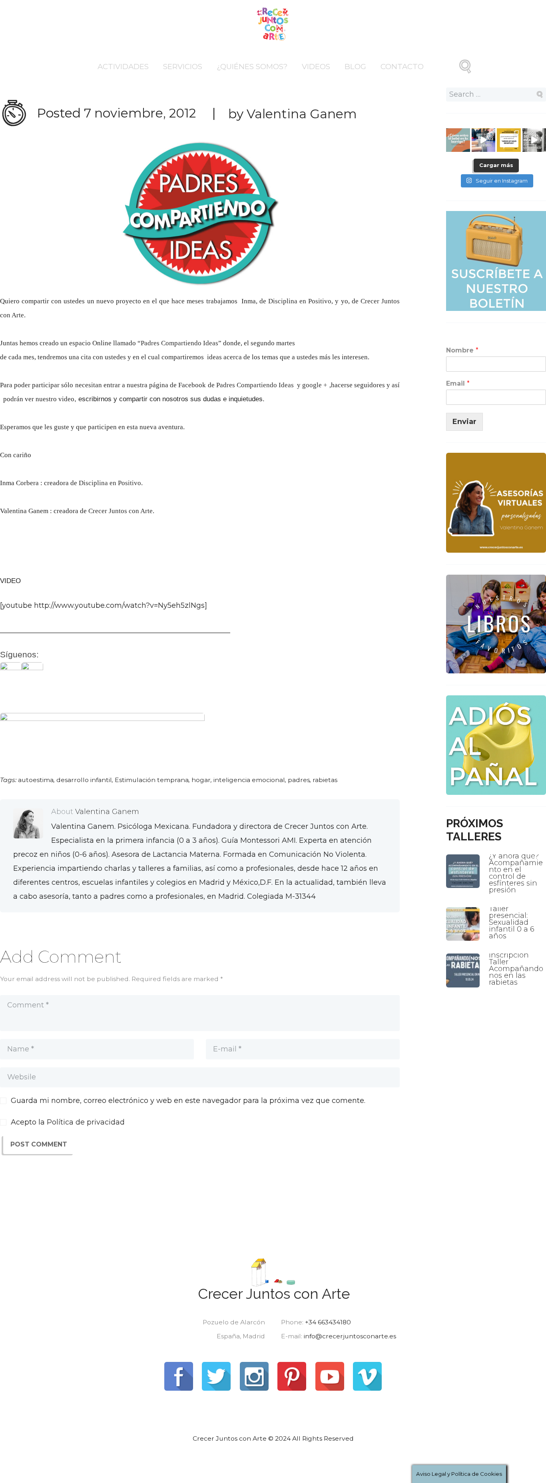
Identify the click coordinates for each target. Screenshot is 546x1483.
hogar (201, 780)
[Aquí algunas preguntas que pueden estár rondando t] (509, 140)
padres (299, 780)
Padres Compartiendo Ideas (179, 343)
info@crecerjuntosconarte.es (350, 1336)
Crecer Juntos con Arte (120, 511)
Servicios (182, 66)
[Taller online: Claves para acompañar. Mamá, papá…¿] (458, 140)
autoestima (36, 780)
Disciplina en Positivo (299, 301)
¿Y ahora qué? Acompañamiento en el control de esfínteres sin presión (516, 873)
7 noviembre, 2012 (140, 113)
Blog (355, 66)
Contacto (402, 66)
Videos (316, 66)
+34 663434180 (328, 1322)
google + (314, 385)
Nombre (462, 350)
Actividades (123, 66)
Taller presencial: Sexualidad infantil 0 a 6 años (511, 922)
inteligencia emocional (249, 780)
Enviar (464, 421)
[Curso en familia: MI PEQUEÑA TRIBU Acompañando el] (484, 140)
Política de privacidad (86, 1122)
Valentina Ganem (302, 113)
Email (458, 383)
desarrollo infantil (84, 780)
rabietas (325, 780)
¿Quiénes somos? (252, 66)
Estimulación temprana (152, 780)
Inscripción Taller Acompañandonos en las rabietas (516, 969)
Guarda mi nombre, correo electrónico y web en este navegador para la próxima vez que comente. (188, 1100)
